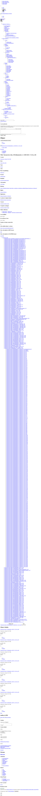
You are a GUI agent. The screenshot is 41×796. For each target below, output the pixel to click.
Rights (6, 96)
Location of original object (11, 105)
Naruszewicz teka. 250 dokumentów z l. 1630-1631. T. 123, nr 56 (16, 401)
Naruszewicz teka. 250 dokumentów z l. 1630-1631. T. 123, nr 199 (17, 520)
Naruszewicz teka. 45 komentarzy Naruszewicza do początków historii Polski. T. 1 (17, 238)
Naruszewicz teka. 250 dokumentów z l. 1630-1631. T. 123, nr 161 (17, 490)
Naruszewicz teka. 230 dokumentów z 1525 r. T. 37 (12, 271)
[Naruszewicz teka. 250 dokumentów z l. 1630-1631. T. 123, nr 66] (11, 145)
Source (5, 81)
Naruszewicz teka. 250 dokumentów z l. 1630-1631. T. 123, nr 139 (17, 470)
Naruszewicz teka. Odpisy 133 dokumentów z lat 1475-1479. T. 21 (15, 256)
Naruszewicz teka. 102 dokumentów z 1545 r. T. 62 (12, 293)
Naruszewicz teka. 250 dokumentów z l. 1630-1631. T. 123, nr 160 (17, 489)
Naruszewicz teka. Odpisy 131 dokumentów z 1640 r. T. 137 (14, 579)
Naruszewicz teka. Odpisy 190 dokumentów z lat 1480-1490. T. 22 (15, 257)
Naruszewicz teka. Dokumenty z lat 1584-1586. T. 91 (12, 320)
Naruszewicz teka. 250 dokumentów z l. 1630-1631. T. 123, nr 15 (16, 364)
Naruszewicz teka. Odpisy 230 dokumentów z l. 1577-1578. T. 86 (14, 315)
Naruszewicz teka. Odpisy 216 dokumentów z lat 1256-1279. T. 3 (14, 240)
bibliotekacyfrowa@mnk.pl (4, 741)
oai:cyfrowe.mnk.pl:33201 (4, 180)
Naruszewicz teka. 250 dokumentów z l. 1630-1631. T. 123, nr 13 (16, 362)
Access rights (8, 98)
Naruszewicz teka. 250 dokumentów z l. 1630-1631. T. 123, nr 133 (17, 465)
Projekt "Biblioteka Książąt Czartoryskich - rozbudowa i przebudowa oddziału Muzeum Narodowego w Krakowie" (18, 188)
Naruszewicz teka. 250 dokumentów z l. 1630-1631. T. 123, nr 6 (16, 356)
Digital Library (4, 211)
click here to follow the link (4, 203)
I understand (16, 791)
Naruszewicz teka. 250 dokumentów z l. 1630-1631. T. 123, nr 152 (17, 482)
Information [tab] (4, 151)
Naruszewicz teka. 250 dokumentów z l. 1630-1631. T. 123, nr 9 (16, 359)
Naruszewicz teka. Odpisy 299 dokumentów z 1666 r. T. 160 (14, 600)
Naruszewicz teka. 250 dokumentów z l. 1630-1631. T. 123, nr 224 (17, 543)
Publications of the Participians (10, 35)
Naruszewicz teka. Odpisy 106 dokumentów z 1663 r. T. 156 (14, 596)
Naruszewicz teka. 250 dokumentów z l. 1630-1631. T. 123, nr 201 (17, 522)
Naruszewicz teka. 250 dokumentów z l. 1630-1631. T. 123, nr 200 (17, 521)
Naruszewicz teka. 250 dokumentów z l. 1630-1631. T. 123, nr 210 (17, 530)
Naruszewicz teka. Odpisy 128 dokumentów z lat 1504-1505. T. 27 (15, 262)
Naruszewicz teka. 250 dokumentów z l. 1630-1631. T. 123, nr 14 (16, 363)
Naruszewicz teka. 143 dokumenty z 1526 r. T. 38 (12, 272)
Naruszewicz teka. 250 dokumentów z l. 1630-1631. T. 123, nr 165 (17, 494)
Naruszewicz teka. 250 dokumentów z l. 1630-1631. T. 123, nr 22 (16, 370)
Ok (1, 793)
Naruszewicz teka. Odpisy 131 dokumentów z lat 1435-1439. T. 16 (15, 252)
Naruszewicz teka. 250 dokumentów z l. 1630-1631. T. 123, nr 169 (17, 497)
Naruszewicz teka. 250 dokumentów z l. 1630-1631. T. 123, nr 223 (17, 542)
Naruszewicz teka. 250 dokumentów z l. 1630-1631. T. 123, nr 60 (16, 405)
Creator (3, 770)
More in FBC (2, 717)
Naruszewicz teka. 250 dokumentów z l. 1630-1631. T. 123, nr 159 (17, 488)
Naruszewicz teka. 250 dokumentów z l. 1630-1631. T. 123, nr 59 (16, 404)
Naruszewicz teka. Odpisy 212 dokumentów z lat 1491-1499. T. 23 (15, 258)
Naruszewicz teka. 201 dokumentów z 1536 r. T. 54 (12, 286)
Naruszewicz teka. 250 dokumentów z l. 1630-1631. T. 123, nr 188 (17, 510)
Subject (6, 45)
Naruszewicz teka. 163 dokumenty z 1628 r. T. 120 (12, 345)
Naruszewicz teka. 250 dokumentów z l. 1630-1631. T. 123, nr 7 (16, 357)
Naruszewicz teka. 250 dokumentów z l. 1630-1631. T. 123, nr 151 (17, 481)
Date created (8, 65)
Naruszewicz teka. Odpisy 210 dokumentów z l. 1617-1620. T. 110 (15, 337)
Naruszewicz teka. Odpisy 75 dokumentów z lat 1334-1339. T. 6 (14, 243)
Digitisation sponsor (9, 56)
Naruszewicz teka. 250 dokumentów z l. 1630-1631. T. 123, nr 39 (16, 386)
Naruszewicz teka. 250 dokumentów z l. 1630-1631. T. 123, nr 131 (17, 463)
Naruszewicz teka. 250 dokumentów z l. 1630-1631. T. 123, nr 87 (16, 429)
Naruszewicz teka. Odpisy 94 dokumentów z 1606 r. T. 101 (13, 329)
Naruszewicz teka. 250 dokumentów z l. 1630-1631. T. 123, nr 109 (17, 443)
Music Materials (6, 28)
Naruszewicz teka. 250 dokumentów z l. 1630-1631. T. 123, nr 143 (17, 474)
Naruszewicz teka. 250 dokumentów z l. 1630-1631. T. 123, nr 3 (16, 353)
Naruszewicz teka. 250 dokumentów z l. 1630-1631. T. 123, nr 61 (16, 406)
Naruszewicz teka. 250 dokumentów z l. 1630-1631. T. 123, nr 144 (17, 475)
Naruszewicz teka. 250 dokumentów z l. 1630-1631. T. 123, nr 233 (17, 551)
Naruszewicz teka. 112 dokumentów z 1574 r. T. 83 (12, 312)
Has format (8, 88)
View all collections (5, 765)
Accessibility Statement (6, 779)
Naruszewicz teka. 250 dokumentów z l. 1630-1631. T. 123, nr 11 (16, 360)
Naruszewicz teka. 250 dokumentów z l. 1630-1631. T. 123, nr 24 (16, 372)
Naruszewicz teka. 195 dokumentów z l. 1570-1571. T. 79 (13, 309)
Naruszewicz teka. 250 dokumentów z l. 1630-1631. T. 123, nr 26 (16, 374)
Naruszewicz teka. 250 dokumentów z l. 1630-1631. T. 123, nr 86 (16, 428)
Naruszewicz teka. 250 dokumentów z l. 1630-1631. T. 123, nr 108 (17, 442)
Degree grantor (10, 62)
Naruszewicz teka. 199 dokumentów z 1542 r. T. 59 (12, 291)
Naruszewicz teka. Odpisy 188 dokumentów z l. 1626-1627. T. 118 (15, 343)
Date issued (8, 68)
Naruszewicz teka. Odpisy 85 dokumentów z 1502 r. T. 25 (13, 260)
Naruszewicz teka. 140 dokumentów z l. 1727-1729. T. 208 (13, 617)
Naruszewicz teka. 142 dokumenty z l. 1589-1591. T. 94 (13, 322)
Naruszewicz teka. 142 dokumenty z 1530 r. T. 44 (12, 277)
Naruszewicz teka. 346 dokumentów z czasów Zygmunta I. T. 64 (14, 295)
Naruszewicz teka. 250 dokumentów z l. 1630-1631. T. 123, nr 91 (16, 433)
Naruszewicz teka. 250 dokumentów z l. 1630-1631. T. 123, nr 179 (17, 502)
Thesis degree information (11, 57)
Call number (8, 79)
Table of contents (9, 54)
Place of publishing (9, 55)
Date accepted (8, 67)
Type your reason (18, 128)
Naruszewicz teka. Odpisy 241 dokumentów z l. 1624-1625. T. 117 (15, 342)
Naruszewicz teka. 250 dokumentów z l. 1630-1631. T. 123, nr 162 (17, 491)
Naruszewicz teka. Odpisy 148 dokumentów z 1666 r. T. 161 (14, 601)
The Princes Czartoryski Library (11, 33)
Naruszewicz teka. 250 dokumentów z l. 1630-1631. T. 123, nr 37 (16, 384)
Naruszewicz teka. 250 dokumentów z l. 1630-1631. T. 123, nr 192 (17, 514)
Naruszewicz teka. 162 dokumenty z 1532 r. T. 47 (12, 280)
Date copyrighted (9, 69)
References (8, 90)
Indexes (3, 38)
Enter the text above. (8, 134)
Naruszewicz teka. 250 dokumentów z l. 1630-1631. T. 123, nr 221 (17, 540)
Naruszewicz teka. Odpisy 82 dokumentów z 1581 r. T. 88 (13, 317)
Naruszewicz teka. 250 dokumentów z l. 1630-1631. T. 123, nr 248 (17, 564)
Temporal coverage (9, 51)
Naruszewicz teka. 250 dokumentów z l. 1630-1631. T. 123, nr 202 (17, 523)
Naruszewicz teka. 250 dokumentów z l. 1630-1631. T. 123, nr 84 (16, 427)
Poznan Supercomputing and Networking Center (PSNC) (29, 789)
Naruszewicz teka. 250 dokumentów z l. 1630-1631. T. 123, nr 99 (16, 434)
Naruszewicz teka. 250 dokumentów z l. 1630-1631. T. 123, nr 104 (17, 438)
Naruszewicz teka (5, 237)
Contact (9, 107)
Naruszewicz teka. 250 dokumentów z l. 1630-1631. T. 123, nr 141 (17, 472)
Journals (5, 27)
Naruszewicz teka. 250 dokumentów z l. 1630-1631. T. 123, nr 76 (16, 419)
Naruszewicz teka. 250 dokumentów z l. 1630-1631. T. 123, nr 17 (16, 366)
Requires (7, 93)
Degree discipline (11, 61)
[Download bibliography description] (0, 698)
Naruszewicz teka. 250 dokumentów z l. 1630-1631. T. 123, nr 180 (17, 503)
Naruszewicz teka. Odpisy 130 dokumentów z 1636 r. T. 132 (14, 574)
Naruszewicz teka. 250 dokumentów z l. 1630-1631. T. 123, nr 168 (17, 496)
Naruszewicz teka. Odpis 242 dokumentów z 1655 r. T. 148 (13, 589)
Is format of (8, 89)
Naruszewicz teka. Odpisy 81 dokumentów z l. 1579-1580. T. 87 (14, 316)
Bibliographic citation (9, 80)
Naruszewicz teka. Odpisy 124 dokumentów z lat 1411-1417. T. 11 (15, 247)
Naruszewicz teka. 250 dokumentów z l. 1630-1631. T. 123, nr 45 (16, 391)
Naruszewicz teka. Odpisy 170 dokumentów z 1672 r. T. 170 (14, 609)
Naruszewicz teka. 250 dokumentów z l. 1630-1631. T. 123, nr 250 (17, 566)
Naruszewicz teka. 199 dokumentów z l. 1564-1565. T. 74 (13, 304)
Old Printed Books (7, 25)
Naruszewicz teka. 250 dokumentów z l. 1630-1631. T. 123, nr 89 (16, 431)
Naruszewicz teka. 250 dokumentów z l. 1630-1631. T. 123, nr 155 (17, 485)
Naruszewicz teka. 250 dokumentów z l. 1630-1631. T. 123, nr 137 (17, 468)
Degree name (10, 59)
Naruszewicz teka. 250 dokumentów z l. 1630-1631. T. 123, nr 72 (16, 416)
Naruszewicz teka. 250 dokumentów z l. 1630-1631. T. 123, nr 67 (16, 411)
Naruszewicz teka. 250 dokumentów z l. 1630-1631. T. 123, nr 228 (17, 546)
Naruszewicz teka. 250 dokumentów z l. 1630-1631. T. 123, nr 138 (17, 469)
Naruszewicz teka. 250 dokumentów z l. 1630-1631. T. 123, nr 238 (17, 555)
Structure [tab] (3, 152)
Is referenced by (8, 91)
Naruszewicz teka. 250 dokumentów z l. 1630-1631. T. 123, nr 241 (17, 558)
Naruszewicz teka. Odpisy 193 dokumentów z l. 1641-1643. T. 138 (15, 580)
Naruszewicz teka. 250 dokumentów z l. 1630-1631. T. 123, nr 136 (17, 467)
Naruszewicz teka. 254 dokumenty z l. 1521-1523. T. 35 (13, 269)
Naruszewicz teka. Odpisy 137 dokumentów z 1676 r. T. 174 (14, 612)
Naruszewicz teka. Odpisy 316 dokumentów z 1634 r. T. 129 (14, 572)
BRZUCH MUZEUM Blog (4, 746)
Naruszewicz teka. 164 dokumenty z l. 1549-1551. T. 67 (13, 298)
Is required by (8, 94)
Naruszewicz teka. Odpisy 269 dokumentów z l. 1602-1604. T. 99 (14, 327)
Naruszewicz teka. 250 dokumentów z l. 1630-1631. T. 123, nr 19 (16, 368)
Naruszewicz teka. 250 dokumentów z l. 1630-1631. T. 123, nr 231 (17, 549)
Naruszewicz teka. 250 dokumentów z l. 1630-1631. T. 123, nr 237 (17, 554)
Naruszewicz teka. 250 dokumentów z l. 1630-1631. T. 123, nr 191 (17, 513)
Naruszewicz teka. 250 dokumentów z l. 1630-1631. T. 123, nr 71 (16, 415)
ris (2, 142)
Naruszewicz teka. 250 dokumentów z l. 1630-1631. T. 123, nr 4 (16, 354)
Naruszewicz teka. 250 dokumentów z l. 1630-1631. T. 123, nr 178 (17, 501)
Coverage (7, 48)
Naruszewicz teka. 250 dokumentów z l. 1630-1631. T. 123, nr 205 (17, 525)
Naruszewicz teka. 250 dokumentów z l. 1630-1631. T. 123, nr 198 (17, 519)
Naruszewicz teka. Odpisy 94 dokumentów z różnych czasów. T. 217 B (15, 620)
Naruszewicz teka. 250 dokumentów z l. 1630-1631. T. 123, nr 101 (17, 436)
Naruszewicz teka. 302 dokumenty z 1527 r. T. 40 (12, 273)
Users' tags (8, 47)
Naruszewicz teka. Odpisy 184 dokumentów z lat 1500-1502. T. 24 (15, 259)
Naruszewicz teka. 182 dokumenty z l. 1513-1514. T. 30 (13, 264)
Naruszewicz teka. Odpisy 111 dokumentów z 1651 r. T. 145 (14, 586)
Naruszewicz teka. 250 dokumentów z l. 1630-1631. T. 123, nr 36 (16, 383)
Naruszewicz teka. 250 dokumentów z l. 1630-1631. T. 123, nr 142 (17, 473)
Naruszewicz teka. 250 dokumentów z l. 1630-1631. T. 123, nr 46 (16, 392)
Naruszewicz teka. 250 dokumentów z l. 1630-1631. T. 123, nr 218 (17, 537)
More (1, 713)
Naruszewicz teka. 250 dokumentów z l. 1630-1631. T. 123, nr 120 (17, 453)
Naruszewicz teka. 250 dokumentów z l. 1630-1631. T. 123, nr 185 (17, 507)
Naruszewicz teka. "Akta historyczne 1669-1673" (12, 618)
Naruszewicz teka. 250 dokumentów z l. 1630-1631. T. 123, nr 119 (17, 452)
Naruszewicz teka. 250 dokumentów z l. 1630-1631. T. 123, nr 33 (16, 380)
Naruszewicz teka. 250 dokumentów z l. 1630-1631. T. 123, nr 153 (17, 483)
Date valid (8, 72)
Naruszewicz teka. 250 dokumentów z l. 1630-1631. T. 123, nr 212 (17, 532)
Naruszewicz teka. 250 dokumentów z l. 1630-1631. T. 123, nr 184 (17, 506)
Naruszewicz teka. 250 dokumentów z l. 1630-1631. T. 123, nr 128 (17, 460)
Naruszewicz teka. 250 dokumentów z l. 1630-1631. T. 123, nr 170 (17, 498)
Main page (2, 754)
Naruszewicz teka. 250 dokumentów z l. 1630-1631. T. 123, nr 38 (16, 385)
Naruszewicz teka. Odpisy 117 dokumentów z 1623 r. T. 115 (14, 341)
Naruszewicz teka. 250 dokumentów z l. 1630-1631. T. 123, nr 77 (16, 420)
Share (5, 10)
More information (11, 791)
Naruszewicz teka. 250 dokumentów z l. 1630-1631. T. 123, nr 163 (17, 492)
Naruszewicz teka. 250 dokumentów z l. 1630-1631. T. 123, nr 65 (16, 409)
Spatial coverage (9, 50)
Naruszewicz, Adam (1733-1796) (5, 159)
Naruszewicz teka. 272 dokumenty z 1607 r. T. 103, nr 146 (9, 650)
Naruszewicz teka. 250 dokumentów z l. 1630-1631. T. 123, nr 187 (17, 509)
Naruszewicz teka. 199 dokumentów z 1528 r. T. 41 (12, 274)
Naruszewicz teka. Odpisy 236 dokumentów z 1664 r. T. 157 (14, 597)
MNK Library (2, 747)
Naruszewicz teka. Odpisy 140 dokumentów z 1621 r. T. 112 (14, 339)
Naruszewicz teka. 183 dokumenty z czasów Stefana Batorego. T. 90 (15, 319)
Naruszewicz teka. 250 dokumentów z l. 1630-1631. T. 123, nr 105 (17, 439)
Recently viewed (6, 113)
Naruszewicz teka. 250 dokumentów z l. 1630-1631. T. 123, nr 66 (16, 410)
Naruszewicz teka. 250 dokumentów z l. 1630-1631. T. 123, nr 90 (16, 432)
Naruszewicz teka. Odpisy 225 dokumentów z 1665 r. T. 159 (14, 599)
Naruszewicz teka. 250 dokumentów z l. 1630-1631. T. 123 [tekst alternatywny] (19, 349)
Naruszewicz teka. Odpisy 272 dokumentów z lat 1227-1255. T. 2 (14, 239)
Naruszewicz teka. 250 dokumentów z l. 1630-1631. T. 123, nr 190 (17, 512)
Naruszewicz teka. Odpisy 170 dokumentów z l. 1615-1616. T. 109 (15, 336)
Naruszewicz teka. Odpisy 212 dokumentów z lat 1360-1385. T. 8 (14, 244)
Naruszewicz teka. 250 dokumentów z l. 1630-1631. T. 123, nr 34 (16, 381)
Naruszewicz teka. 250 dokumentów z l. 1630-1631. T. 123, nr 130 (17, 462)
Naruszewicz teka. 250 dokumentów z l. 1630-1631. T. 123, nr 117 (17, 450)
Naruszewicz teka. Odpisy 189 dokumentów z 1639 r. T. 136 (14, 578)
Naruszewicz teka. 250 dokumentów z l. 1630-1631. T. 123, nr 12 (16, 361)
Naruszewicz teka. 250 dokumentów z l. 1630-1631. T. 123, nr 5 (16, 355)
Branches (7, 31)
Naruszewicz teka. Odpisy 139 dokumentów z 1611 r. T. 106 (14, 333)
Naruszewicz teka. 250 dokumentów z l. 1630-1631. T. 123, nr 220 (17, 539)
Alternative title (8, 42)
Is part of (7, 85)
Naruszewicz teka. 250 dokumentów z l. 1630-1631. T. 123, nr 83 (16, 426)
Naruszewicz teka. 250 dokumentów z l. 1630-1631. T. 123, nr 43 (16, 389)
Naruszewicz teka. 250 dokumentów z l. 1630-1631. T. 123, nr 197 (17, 518)
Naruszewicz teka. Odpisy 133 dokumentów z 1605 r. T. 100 (14, 328)
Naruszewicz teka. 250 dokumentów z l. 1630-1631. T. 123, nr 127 (17, 459)
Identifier (6, 77)
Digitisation (8, 104)
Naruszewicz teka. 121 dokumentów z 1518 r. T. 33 (12, 267)
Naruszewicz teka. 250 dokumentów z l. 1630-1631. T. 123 (13, 348)
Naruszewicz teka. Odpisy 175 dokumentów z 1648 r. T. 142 (14, 583)
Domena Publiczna (3, 192)
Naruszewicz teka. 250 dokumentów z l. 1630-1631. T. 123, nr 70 (16, 414)
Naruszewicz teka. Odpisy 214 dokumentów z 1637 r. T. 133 (14, 575)
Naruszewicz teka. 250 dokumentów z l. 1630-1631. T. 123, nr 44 (16, 390)
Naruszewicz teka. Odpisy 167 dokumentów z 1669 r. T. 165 (14, 604)
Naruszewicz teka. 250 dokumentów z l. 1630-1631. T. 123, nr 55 (16, 400)
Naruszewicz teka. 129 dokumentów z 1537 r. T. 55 (12, 287)
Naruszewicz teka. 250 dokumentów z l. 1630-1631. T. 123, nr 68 (16, 412)
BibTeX (3, 143)
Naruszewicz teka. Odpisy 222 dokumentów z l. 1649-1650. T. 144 (15, 585)
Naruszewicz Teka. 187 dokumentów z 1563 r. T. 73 (12, 303)
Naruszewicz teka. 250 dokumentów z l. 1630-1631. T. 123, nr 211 (17, 531)
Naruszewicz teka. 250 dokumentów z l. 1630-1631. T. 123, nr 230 (17, 548)
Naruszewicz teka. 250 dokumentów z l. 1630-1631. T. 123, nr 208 (17, 528)
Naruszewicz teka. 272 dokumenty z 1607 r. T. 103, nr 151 (9, 681)
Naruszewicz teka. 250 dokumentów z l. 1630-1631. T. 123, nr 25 (16, 373)
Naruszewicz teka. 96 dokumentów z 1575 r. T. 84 (12, 313)
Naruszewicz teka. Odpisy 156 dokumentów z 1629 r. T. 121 (14, 346)
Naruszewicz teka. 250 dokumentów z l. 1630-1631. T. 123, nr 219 (17, 538)
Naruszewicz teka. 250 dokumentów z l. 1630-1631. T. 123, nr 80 (16, 423)
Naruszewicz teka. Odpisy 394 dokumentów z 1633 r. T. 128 (14, 571)
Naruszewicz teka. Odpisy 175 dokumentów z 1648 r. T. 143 (14, 584)
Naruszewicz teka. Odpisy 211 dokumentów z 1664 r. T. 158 (14, 598)
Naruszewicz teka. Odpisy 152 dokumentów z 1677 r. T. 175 (14, 613)
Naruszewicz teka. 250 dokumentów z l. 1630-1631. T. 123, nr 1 (16, 351)
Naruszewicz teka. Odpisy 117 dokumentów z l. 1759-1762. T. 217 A (15, 619)
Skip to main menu (5, 1)
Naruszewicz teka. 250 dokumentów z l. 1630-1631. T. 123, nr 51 (16, 397)
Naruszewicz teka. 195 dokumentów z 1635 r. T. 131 (12, 573)
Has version (8, 86)
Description (7, 52)
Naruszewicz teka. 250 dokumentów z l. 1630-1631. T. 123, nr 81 (16, 424)
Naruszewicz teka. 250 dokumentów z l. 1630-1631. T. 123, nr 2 (16, 352)
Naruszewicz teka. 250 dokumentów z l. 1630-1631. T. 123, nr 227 (17, 545)
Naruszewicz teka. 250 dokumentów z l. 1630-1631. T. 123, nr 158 (17, 487)
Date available (8, 71)
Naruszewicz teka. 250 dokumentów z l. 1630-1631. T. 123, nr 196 (17, 517)
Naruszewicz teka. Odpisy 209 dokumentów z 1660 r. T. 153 (14, 593)
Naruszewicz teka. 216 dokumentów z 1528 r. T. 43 (12, 276)
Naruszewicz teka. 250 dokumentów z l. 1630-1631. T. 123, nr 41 (16, 388)
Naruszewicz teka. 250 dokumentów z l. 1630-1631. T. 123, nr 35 (16, 382)
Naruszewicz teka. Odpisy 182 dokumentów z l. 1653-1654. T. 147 (15, 588)
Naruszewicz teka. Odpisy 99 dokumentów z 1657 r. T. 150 (13, 591)
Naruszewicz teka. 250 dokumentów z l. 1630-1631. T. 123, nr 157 (17, 486)
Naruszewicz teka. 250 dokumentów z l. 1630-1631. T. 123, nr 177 (17, 500)
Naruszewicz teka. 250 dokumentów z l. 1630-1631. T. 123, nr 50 (16, 396)
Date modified (8, 70)
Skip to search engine (5, 2)
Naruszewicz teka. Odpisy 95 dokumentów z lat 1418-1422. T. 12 (14, 248)
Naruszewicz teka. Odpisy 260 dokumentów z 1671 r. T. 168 (14, 607)
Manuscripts (6, 30)
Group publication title (10, 43)
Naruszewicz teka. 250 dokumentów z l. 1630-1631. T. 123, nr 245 (17, 562)
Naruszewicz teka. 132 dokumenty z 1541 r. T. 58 (12, 290)
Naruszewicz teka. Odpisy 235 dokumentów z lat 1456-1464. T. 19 (15, 254)
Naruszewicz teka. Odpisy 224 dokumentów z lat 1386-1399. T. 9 (14, 245)
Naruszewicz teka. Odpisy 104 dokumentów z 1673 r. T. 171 (14, 610)
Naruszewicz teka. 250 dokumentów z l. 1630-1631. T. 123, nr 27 (16, 375)
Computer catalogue (7, 108)
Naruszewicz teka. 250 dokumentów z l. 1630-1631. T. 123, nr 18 (16, 367)
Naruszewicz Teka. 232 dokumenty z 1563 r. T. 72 (12, 302)
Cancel (2, 135)
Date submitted (8, 66)
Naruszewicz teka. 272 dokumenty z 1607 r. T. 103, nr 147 (9, 639)
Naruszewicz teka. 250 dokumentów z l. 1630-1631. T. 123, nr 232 (17, 550)
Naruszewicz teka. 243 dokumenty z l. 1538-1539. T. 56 (13, 288)
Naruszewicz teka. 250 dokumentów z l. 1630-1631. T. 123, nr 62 (16, 407)
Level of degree (10, 60)
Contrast (4, 9)
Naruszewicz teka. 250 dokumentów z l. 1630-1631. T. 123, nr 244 (17, 561)
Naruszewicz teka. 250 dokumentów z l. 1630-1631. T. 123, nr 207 (17, 527)
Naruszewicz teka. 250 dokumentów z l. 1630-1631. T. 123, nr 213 (17, 533)
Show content (4, 147)
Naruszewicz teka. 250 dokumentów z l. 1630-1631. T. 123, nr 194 (17, 515)
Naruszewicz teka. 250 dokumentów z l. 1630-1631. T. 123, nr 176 (17, 499)
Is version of (8, 87)
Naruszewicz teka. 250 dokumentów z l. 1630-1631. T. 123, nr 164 (17, 493)
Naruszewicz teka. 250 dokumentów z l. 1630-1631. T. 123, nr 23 (16, 371)
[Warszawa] (2, 172)
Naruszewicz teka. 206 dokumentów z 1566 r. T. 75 (12, 305)
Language (6, 82)
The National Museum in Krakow (5, 745)
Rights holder (7, 100)
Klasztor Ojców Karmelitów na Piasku (12, 37)
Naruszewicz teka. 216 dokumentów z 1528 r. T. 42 (12, 275)
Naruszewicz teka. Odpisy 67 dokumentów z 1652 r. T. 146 (13, 587)
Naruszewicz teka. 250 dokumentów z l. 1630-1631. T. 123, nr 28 (16, 376)
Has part (7, 84)
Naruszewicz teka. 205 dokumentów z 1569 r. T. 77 (12, 307)
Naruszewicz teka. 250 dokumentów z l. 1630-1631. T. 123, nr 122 (17, 455)
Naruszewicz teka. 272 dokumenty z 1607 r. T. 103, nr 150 (9, 692)
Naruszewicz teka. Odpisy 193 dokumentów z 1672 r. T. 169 (14, 608)
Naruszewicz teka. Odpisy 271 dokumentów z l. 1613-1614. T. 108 (15, 335)
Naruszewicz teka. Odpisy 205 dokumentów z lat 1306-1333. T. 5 (14, 242)
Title (6, 40)
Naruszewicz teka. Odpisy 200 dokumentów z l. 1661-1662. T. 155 (15, 595)
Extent (7, 75)
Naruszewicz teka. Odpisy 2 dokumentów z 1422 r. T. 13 (13, 249)
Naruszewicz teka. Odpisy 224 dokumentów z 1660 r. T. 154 (14, 594)
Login (3, 11)
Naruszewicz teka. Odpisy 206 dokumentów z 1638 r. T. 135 (14, 577)
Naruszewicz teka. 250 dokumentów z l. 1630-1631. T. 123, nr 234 (17, 552)
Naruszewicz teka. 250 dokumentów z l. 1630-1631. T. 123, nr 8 (16, 358)
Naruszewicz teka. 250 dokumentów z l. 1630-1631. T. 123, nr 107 (17, 441)
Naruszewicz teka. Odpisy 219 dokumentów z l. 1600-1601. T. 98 (14, 326)
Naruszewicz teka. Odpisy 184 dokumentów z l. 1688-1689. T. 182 (15, 616)
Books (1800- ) (6, 26)
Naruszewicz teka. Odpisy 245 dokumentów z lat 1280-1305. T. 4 (14, 241)
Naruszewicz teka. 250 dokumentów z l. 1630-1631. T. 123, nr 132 (17, 464)
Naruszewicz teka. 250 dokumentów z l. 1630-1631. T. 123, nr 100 (17, 435)
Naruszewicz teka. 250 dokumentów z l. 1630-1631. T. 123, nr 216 (17, 535)
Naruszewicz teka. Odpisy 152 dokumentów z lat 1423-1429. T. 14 (15, 250)
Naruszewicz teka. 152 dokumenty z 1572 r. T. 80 (12, 310)
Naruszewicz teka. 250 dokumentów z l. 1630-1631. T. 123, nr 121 (17, 454)
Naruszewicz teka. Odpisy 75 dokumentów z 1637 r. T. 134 (13, 576)
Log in (1, 784)
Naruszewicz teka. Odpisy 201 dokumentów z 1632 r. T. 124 (14, 567)
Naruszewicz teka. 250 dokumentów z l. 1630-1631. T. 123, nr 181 (17, 504)
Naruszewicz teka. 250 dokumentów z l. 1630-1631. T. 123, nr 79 (16, 422)
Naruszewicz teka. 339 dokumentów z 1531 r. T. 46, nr (13, 279)
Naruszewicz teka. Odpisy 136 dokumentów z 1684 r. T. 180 (14, 615)
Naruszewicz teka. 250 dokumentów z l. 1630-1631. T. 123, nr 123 (17, 456)
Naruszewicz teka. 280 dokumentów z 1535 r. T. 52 (12, 284)
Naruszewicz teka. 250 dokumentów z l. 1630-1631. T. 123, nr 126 (17, 458)
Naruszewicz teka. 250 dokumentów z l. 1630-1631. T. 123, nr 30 (16, 378)
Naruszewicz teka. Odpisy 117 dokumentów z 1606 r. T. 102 (14, 330)
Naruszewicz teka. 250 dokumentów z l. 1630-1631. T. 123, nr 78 (16, 421)
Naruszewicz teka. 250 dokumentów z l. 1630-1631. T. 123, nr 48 (16, 394)
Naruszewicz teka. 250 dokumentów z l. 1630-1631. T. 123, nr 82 (16, 425)
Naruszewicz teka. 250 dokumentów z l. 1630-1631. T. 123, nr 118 (17, 451)
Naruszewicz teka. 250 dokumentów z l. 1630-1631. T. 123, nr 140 (17, 471)
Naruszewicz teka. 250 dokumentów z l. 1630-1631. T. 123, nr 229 (17, 547)
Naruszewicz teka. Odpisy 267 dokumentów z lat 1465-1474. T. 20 (15, 255)
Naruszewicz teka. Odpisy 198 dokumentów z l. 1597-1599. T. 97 (14, 325)
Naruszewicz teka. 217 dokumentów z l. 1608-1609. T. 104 (13, 331)
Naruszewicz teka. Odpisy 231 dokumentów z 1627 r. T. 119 (14, 344)
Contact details (4, 780)
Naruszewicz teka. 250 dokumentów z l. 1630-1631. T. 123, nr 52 (16, 398)
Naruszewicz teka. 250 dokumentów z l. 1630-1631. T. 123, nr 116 (17, 449)
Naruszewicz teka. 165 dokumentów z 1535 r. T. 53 (12, 285)
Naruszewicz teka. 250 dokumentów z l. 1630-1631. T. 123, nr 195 (17, 516)
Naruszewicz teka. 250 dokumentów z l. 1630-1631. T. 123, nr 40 (16, 387)
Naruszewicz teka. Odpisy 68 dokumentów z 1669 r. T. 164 (13, 603)
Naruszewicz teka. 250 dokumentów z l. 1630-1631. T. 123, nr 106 (17, 440)
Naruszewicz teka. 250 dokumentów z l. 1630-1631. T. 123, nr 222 (17, 541)
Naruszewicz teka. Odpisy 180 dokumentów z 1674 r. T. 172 (14, 611)
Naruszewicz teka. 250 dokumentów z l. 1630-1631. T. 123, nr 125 (17, 457)
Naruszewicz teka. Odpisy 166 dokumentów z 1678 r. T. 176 (14, 614)
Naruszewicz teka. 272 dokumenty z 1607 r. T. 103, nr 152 (9, 671)
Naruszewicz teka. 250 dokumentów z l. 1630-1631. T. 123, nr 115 (17, 448)
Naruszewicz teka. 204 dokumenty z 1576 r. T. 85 (12, 314)
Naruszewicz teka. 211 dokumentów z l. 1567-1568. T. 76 (13, 306)
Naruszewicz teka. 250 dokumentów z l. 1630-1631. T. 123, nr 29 (16, 377)
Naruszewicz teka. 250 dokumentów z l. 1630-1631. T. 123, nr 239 (17, 556)
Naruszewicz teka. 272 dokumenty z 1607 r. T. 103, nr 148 (9, 629)
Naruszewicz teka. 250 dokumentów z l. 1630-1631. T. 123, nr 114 (17, 447)
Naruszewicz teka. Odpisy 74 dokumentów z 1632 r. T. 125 (13, 568)
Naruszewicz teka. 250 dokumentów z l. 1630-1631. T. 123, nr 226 (17, 544)
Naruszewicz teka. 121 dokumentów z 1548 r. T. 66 (12, 297)
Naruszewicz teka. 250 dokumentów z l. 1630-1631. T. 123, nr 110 (17, 444)
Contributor (4, 771)
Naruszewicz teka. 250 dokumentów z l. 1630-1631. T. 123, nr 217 (17, 536)
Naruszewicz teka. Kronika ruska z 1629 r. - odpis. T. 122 (13, 347)
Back (1, 21)
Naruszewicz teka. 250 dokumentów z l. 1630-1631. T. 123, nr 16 (16, 365)
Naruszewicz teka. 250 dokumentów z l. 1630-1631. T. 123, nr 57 (16, 402)
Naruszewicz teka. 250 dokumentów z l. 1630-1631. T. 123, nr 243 (17, 560)
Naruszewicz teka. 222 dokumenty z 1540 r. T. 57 (12, 289)
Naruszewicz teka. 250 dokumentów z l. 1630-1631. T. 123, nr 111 (17, 445)
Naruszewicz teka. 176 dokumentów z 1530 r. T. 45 (12, 278)
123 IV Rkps (2, 184)
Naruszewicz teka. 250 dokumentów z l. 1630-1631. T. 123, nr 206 (17, 526)
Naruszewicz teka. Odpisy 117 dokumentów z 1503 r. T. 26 (13, 261)
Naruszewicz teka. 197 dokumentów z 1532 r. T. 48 (12, 281)
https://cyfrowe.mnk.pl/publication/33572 (6, 228)
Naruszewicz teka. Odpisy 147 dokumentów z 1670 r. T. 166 (14, 605)
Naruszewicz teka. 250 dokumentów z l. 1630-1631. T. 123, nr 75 (16, 418)
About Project (4, 109)
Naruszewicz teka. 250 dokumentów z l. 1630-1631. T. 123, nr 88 (16, 430)
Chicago (1, 725)
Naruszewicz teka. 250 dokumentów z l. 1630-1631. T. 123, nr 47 (16, 393)
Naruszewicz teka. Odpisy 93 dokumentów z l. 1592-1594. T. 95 (14, 323)
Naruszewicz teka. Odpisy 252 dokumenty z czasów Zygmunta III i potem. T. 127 (17, 570)
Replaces (7, 92)
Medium (7, 76)
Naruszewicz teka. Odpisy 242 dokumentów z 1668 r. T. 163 (14, 602)
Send (4, 135)
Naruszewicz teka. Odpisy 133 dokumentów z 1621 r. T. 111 (14, 338)
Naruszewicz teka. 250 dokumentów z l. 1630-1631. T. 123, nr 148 (17, 478)
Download (2, 149)
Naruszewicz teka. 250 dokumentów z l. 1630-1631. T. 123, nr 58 (16, 403)
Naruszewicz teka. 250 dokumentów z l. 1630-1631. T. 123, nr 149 (17, 479)
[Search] (14, 120)
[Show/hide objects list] (10, 24)
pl (3, 7)
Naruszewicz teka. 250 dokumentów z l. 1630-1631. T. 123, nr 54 (16, 399)
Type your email (3, 128)
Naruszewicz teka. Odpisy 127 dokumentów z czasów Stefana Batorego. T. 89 (16, 318)
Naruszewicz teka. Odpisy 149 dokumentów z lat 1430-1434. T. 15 (15, 251)
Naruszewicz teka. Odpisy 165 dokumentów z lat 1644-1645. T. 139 (15, 581)
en (2, 7)
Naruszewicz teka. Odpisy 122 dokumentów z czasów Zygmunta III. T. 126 (16, 569)
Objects (5, 115)
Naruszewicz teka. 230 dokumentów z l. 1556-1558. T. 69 (13, 300)
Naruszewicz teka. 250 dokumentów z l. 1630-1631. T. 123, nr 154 (17, 484)
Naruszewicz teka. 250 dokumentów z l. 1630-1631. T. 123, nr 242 (17, 559)
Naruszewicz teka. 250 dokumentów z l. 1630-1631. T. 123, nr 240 (17, 557)
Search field (2, 120)
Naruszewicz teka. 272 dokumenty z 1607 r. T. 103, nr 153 (9, 660)
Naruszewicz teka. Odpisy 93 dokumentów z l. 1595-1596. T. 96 (14, 324)
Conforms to (8, 95)
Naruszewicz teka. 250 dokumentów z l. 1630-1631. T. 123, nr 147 (17, 477)
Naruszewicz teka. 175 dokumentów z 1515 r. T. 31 (12, 265)
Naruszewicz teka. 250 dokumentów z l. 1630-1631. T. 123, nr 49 (16, 395)
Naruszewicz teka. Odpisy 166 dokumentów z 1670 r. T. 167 (14, 606)
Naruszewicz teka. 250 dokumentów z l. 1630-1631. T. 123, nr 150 (17, 480)
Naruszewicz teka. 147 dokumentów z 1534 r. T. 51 (12, 283)
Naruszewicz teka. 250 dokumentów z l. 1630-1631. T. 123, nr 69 (16, 413)
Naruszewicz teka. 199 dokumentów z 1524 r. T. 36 (12, 270)
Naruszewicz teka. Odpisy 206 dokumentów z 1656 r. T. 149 (14, 590)
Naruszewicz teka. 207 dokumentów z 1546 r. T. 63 (12, 294)
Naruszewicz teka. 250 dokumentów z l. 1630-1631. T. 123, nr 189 (17, 511)
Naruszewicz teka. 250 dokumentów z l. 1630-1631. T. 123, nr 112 (17, 446)
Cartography (6, 29)
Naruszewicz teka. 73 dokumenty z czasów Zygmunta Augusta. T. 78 (15, 308)
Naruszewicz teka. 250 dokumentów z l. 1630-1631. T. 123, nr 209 (17, 529)
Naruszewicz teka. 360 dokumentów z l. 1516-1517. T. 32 (13, 266)
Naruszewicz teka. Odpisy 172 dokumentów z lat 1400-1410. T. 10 (15, 246)
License (7, 99)
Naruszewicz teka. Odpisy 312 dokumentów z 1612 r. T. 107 (14, 334)
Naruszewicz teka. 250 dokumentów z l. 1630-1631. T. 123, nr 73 (16, 417)
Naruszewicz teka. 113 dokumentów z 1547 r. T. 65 (12, 296)
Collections (4, 24)
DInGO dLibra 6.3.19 (10, 789)
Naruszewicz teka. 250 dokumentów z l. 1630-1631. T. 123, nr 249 (17, 565)
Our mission (6, 111)
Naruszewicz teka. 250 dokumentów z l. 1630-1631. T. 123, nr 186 (17, 508)
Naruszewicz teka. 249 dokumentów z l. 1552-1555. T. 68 (13, 299)
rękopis (1, 166)
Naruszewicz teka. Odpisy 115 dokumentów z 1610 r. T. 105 (14, 332)
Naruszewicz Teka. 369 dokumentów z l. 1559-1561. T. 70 (13, 301)
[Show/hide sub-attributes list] (4, 52)
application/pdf (2, 176)
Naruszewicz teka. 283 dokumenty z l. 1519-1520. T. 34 (13, 268)
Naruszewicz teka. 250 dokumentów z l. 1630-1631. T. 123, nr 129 (17, 461)
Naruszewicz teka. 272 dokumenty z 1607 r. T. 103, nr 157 (9, 702)
